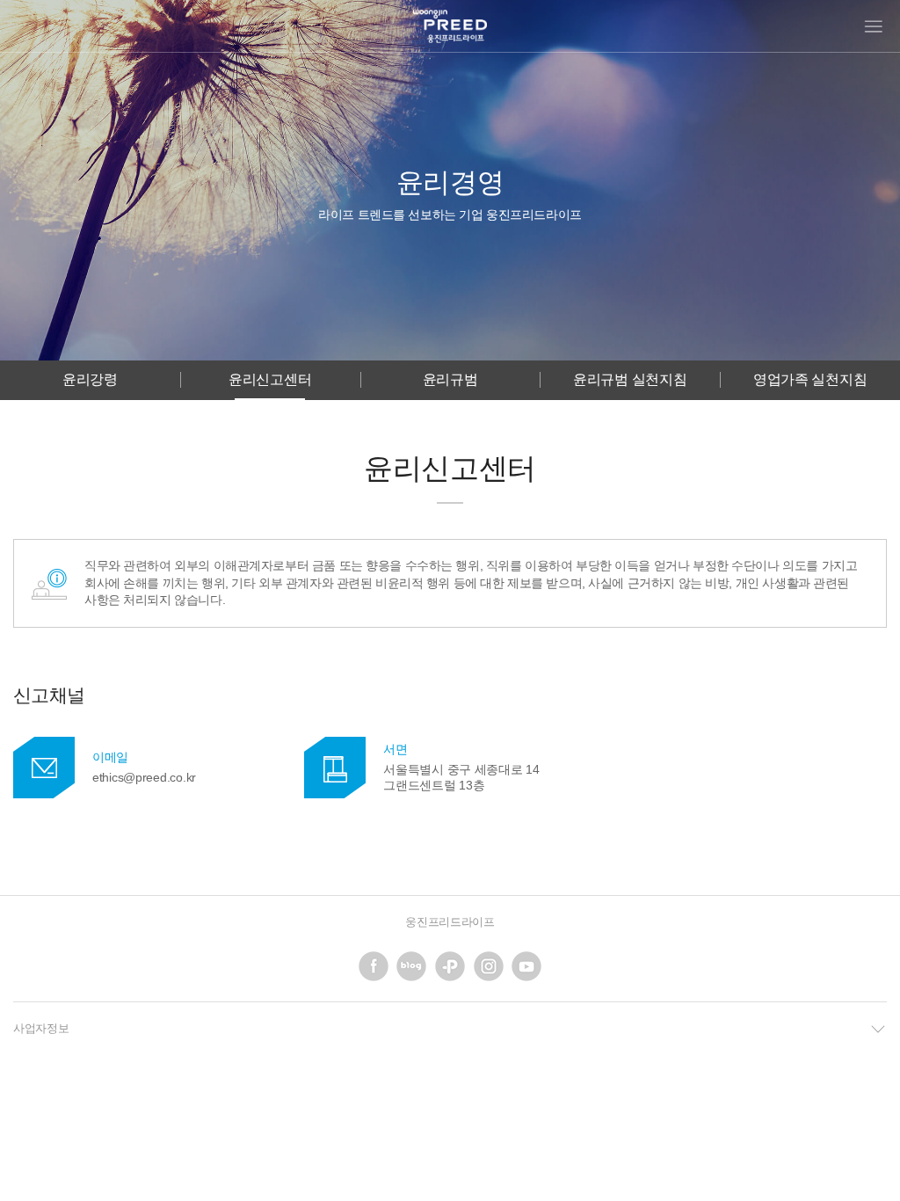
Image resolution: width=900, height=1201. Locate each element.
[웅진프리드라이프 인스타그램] (488, 966)
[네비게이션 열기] (873, 26)
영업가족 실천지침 (810, 379)
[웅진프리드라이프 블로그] (411, 966)
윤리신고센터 (270, 379)
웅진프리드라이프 (450, 921)
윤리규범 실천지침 (629, 379)
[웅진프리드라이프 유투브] (526, 966)
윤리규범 (450, 379)
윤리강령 (90, 379)
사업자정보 (41, 1028)
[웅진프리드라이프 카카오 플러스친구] (450, 966)
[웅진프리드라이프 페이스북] (373, 966)
